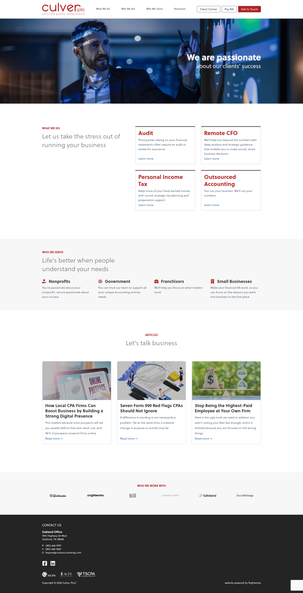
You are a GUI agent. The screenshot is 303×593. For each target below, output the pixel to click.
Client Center (208, 9)
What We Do (103, 9)
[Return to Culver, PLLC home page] (63, 9)
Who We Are (128, 9)
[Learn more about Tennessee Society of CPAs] (86, 574)
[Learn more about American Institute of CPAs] (49, 574)
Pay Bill (229, 9)
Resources (180, 9)
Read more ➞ (76, 438)
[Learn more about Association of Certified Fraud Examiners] (66, 574)
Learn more (145, 158)
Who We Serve (154, 9)
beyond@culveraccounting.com (63, 552)
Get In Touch (249, 9)
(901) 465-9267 (53, 549)
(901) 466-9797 (53, 545)
